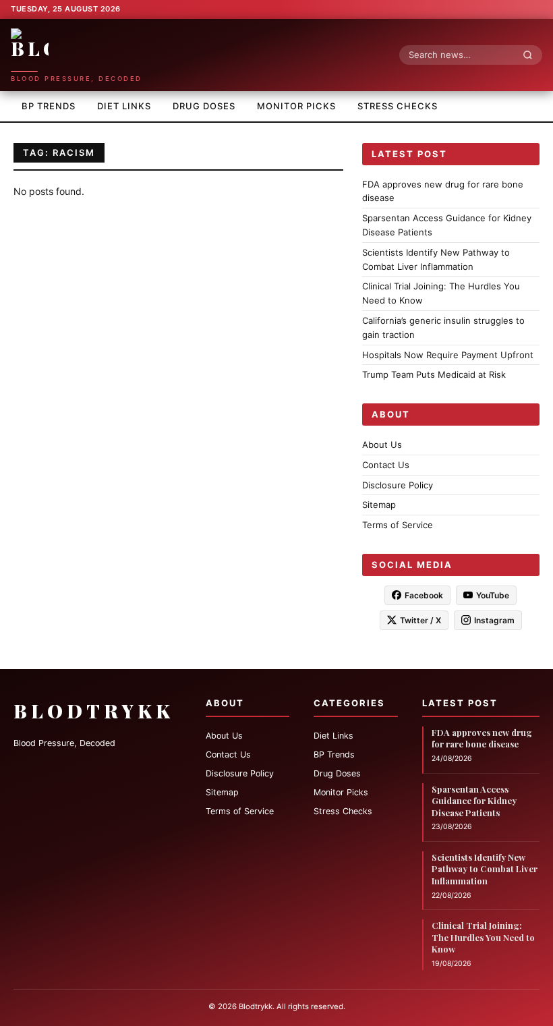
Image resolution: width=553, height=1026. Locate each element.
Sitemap (379, 504)
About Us (382, 444)
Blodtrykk (93, 710)
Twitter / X (420, 620)
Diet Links (124, 106)
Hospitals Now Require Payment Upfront (447, 354)
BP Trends (49, 106)
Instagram (494, 620)
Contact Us (385, 464)
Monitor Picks (296, 106)
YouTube (492, 595)
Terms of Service (397, 524)
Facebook (424, 595)
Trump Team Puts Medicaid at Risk (434, 374)
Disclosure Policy (397, 485)
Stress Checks (397, 106)
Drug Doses (204, 106)
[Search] (531, 54)
